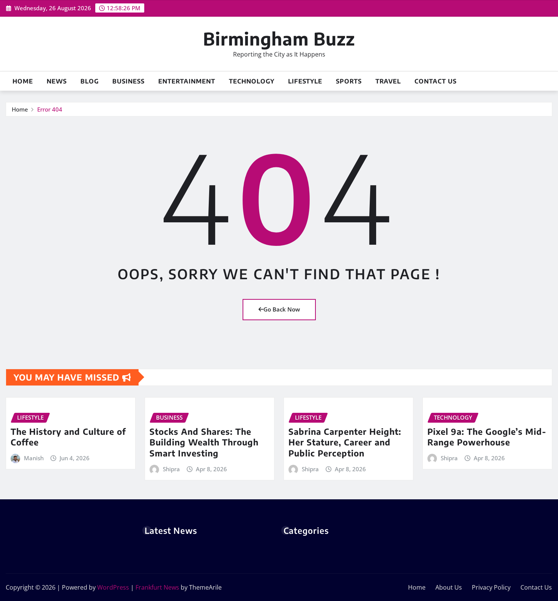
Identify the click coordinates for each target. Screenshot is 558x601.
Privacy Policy (491, 587)
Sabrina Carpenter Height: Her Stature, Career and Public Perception (344, 442)
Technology (251, 81)
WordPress (113, 587)
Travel (388, 81)
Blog (89, 81)
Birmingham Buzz (279, 38)
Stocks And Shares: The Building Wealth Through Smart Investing (204, 442)
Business (128, 81)
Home (23, 81)
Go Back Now (281, 309)
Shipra (171, 469)
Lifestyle (305, 81)
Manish (34, 458)
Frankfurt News (157, 587)
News (57, 81)
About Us (448, 587)
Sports (349, 81)
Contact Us (436, 81)
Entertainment (186, 81)
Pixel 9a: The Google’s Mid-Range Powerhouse (486, 437)
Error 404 (49, 109)
